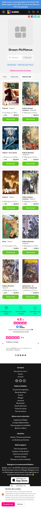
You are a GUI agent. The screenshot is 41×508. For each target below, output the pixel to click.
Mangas (20, 398)
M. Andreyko (6, 113)
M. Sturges (16, 201)
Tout (5, 77)
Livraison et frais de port (20, 451)
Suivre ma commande (20, 454)
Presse (20, 374)
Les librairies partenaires (20, 440)
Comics (20, 395)
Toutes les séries (20, 409)
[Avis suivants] (38, 343)
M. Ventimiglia (7, 246)
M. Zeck (35, 290)
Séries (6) (14, 77)
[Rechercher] (29, 12)
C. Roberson (6, 157)
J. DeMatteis (26, 290)
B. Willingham (16, 113)
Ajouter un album (20, 428)
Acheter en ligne (20, 457)
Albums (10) (26, 77)
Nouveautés (20, 403)
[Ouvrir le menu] (4, 12)
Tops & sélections (20, 406)
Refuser (20, 504)
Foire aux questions (20, 449)
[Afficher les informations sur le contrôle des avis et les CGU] (32, 329)
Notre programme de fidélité (20, 425)
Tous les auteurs (20, 411)
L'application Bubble (20, 420)
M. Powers (16, 246)
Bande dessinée (20, 392)
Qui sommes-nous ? (20, 371)
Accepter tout (8, 504)
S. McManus (16, 157)
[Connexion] (38, 12)
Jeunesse (20, 400)
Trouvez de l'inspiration (21, 390)
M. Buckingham (18, 290)
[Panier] (33, 12)
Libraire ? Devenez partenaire (20, 437)
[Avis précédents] (2, 343)
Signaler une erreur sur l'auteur (20, 70)
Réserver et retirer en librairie (21, 459)
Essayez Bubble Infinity (20, 423)
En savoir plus (23, 7)
